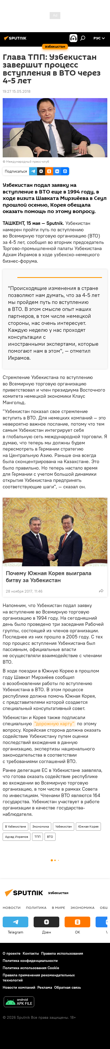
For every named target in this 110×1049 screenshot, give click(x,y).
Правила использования (62, 953)
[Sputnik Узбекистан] (16, 40)
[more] (101, 590)
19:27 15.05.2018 (16, 91)
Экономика (40, 826)
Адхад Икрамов (16, 837)
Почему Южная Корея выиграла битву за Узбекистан (48, 576)
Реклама (44, 987)
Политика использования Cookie (31, 967)
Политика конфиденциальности (30, 960)
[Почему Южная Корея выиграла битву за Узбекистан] (55, 532)
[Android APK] (19, 1002)
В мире (58, 907)
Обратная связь (67, 987)
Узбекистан (63, 826)
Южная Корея (88, 826)
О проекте (12, 953)
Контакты (31, 953)
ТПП (37, 837)
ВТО (50, 837)
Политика (36, 907)
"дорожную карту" (54, 723)
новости (12, 907)
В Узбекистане (15, 826)
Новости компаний (19, 987)
